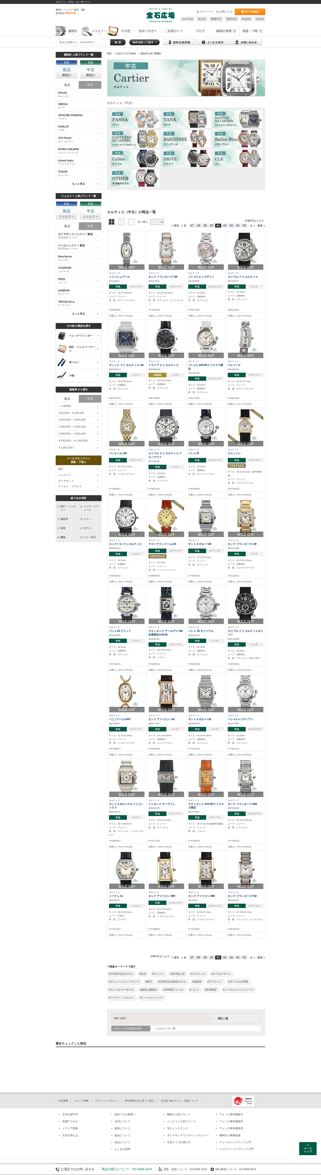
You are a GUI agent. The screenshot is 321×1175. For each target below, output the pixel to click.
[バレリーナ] (245, 338)
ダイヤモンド (66, 480)
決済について (122, 1121)
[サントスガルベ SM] (206, 517)
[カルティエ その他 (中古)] (134, 178)
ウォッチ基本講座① (231, 1114)
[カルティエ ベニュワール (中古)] (186, 139)
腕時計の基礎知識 (229, 1135)
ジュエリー (64, 474)
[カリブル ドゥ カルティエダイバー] (245, 604)
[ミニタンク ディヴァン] (166, 777)
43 (231, 225)
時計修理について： (227, 1169)
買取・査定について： (177, 1169)
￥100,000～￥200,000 (72, 419)
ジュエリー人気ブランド (181, 1121)
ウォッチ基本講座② (231, 1121)
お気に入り (226, 11)
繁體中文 (216, 18)
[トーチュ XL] (127, 869)
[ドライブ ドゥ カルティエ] (166, 338)
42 (224, 225)
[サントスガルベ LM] (206, 692)
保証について (122, 1142)
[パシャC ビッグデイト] (206, 250)
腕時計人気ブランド (179, 1114)
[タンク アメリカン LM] (166, 692)
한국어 (202, 18)
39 (205, 225)
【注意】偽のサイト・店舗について (179, 1100)
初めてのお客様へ (125, 1114)
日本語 (260, 18)
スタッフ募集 (81, 1100)
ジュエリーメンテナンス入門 (236, 1149)
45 (244, 225)
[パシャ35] (206, 427)
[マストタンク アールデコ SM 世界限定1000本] (166, 604)
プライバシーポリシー (107, 1100)
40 (211, 225)
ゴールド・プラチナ (70, 486)
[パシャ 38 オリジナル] (206, 604)
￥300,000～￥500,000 (72, 433)
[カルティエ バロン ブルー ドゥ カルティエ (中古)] (237, 139)
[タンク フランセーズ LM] (245, 517)
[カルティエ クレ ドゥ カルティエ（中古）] (237, 158)
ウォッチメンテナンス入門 (235, 1142)
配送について (122, 1128)
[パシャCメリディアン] (245, 692)
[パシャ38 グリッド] (127, 604)
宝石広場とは (70, 1135)
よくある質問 (122, 1149)
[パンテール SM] (127, 427)
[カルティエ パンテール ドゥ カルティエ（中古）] (134, 139)
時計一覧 (223, 1018)
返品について (122, 1135)
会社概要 (63, 1100)
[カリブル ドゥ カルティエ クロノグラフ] (166, 427)
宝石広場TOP (70, 1114)
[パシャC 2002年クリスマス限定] (206, 338)
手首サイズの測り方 (179, 1142)
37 (191, 225)
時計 (60, 469)
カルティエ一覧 (166, 1028)
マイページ (206, 11)
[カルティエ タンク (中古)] (186, 119)
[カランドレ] (245, 427)
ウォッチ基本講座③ (231, 1128)
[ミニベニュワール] (127, 250)
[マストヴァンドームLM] (166, 517)
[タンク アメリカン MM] (166, 869)
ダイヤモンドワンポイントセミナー (188, 1135)
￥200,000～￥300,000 (72, 426)
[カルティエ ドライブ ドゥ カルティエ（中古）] (186, 158)
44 (237, 225)
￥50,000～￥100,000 (71, 413)
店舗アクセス (70, 1121)
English (246, 18)
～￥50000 (64, 406)
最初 (176, 225)
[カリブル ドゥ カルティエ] (245, 250)
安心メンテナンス (177, 1128)
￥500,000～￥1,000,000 (73, 440)
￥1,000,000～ (66, 447)
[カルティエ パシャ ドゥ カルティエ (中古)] (134, 119)
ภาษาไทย (187, 18)
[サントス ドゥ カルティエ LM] (127, 338)
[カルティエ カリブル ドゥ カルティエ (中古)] (134, 158)
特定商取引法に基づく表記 (139, 1100)
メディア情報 (70, 1128)
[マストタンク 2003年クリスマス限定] (206, 777)
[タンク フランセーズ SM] (166, 250)
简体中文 (231, 18)
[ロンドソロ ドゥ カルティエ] (127, 517)
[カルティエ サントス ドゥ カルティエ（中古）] (237, 119)
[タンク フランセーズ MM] (245, 777)
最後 (259, 225)
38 (198, 225)
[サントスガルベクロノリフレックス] (127, 777)
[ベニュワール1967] (127, 692)
